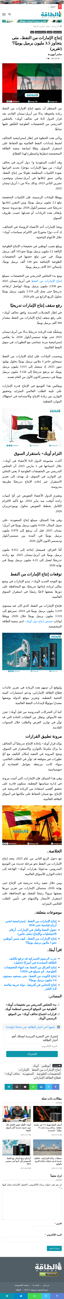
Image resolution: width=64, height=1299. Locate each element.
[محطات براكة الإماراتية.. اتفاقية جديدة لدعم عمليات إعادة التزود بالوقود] (47, 1147)
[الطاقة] (51, 14)
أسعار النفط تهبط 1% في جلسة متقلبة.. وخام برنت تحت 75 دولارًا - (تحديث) (48, 1128)
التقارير (49, 32)
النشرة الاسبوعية (40, 32)
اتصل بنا (36, 1285)
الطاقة (18, 1290)
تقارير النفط (39, 26)
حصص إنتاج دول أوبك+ (38, 621)
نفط (48, 26)
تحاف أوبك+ (12, 1073)
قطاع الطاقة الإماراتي (47, 1077)
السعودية (28, 1073)
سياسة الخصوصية (22, 1285)
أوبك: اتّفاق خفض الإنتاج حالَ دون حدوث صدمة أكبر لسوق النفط (18, 1128)
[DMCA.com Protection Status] (48, 1274)
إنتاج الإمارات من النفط (46, 281)
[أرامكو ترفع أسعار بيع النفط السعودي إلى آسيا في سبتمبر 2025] (16, 1147)
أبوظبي (46, 1065)
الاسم (58, 1223)
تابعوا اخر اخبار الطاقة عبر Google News (30, 1027)
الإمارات (24, 1069)
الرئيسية (55, 26)
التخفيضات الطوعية (49, 1073)
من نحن (46, 1285)
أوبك (36, 1065)
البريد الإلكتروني (53, 1235)
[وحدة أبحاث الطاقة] (32, 21)
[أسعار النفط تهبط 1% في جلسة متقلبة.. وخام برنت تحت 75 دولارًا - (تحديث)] (47, 1114)
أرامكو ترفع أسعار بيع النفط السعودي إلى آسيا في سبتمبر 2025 (18, 1161)
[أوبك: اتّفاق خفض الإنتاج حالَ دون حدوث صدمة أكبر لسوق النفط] (16, 1114)
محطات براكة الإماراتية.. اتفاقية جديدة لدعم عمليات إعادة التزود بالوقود (48, 1161)
